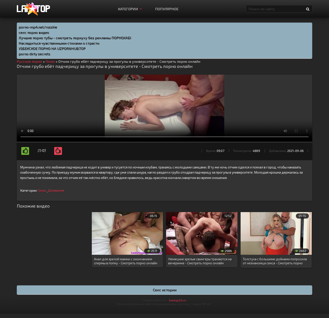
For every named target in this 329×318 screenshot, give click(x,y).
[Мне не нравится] (58, 151)
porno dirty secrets (34, 54)
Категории (128, 9)
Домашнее (56, 190)
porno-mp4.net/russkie (38, 27)
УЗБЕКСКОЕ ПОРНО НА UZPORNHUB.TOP (52, 48)
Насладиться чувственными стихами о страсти (59, 43)
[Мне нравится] (25, 151)
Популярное (166, 9)
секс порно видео (34, 32)
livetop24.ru (177, 300)
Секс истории (164, 290)
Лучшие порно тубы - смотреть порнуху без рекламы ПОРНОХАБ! (75, 38)
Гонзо (42, 190)
